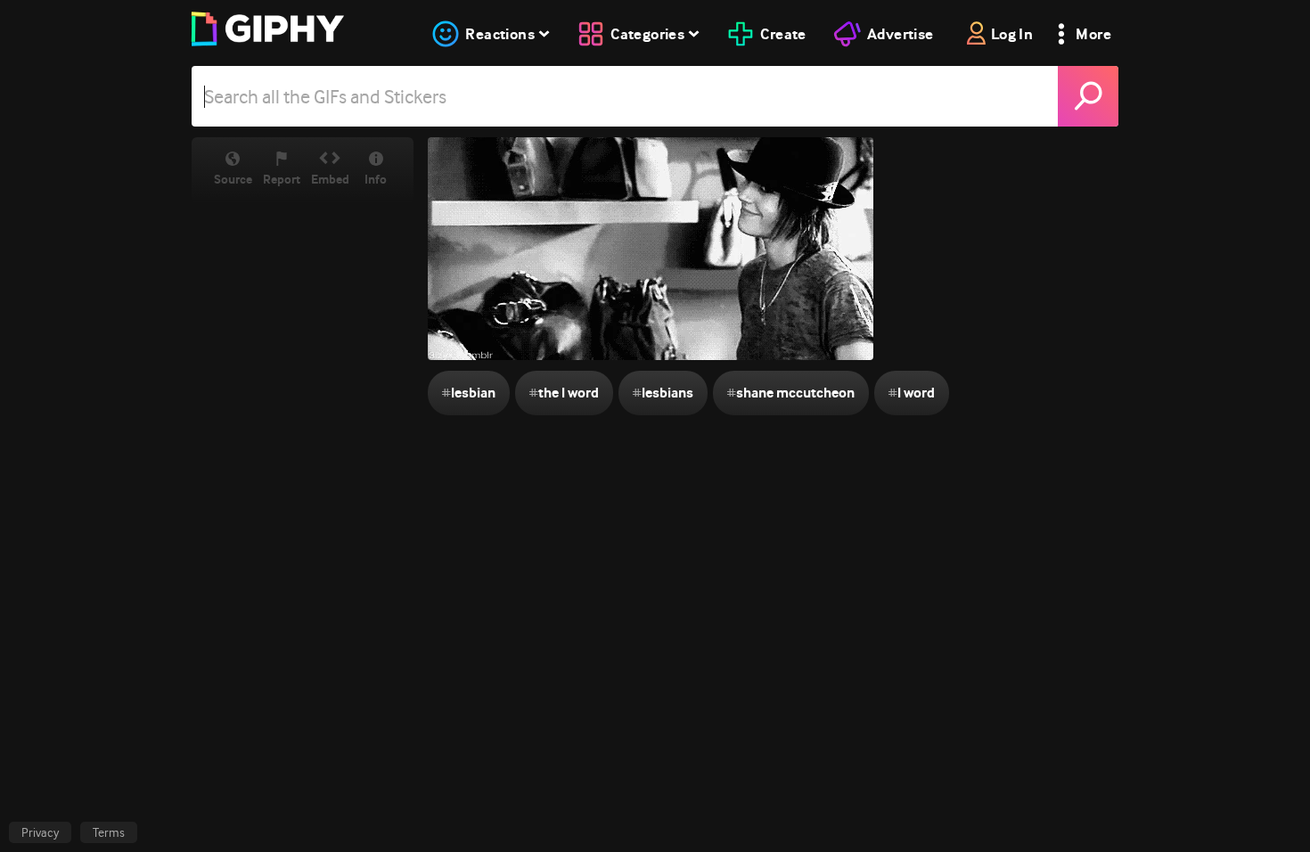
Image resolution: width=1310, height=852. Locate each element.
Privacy (40, 832)
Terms (109, 832)
